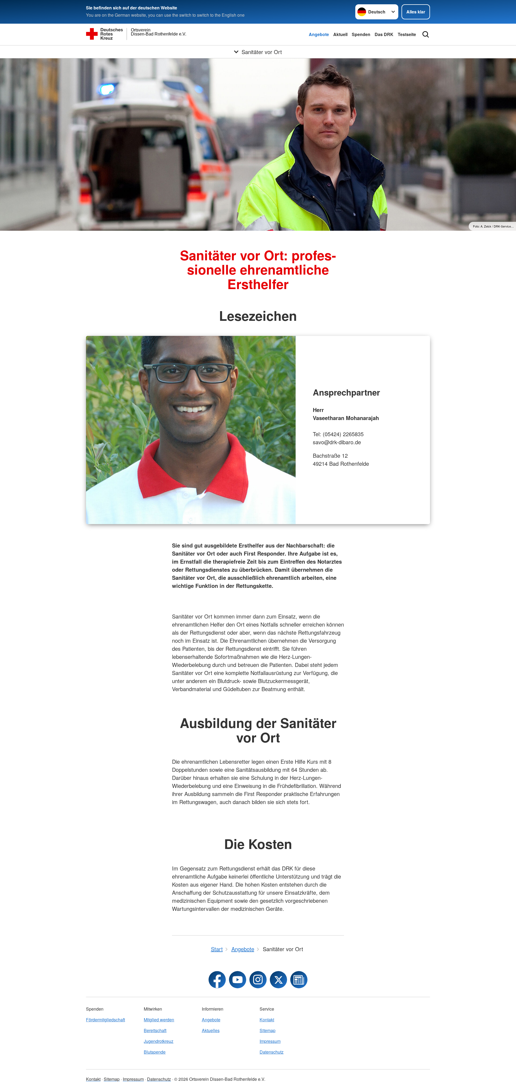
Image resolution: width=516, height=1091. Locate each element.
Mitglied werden (159, 1020)
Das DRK (384, 34)
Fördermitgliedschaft (105, 1020)
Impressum (270, 1041)
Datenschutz (272, 1052)
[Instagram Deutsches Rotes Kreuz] (258, 979)
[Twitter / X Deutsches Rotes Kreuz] (278, 979)
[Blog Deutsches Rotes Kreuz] (298, 979)
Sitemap (267, 1030)
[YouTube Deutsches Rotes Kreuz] (237, 979)
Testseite (407, 34)
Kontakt (267, 1020)
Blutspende (155, 1052)
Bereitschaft (155, 1030)
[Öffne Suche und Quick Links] (425, 34)
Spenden (361, 34)
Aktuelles (211, 1030)
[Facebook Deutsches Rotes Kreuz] (217, 979)
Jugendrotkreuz (158, 1041)
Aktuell (340, 34)
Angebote (319, 34)
